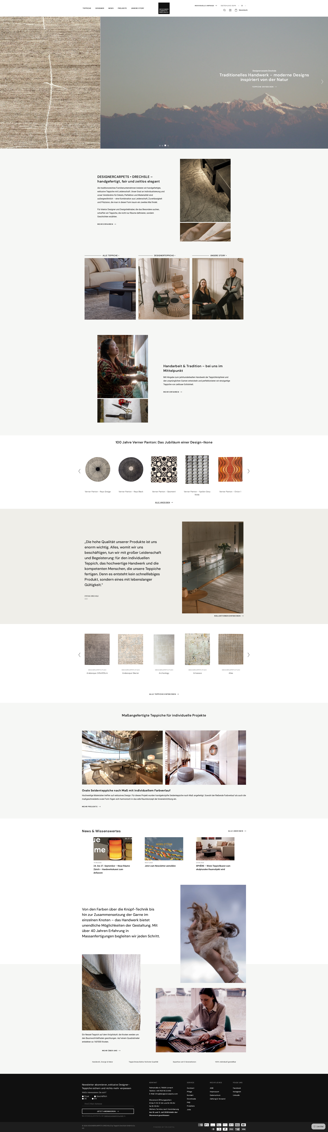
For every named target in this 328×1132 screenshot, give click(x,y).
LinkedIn (236, 1095)
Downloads (191, 1099)
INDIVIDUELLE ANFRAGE (204, 6)
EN (95, 1098)
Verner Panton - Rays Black (131, 491)
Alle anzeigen (162, 502)
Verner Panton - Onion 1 (230, 491)
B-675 (197, 673)
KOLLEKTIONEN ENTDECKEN (227, 616)
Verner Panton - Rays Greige (98, 491)
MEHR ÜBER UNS (109, 1051)
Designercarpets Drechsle (99, 1126)
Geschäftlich (101, 1096)
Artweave (130, 673)
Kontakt (190, 1095)
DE (85, 1098)
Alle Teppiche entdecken (162, 694)
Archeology (97, 673)
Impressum (214, 1092)
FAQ (188, 1102)
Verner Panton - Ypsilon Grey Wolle (197, 493)
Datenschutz (215, 1095)
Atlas (164, 673)
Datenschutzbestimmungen (113, 1116)
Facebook (237, 1088)
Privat (86, 1096)
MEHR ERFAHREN (105, 224)
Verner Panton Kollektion (163, 87)
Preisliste (191, 1106)
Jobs (189, 1109)
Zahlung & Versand (217, 1099)
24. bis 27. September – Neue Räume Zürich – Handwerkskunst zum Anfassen (112, 869)
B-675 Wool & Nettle (231, 673)
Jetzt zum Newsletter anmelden (160, 866)
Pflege (189, 1092)
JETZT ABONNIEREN (106, 1111)
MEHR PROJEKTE (90, 806)
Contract (190, 1088)
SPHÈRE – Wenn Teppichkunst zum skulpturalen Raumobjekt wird (213, 868)
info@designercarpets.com (166, 1094)
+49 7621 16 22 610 (163, 1091)
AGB (211, 1088)
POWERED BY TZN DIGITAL (164, 1127)
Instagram (237, 1092)
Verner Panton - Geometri (164, 491)
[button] (86, 8)
